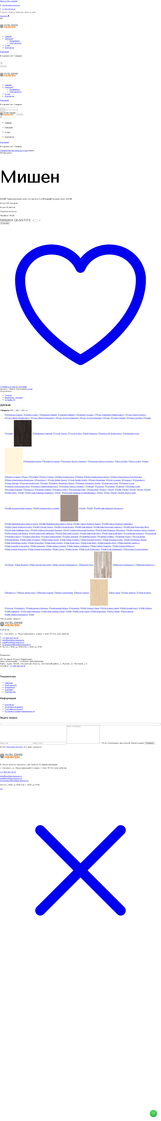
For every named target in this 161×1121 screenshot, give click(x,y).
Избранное (10, 687)
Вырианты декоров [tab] (14, 397)
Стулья (29, 389)
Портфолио (10, 692)
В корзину (5, 223)
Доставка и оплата (14, 709)
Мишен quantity (15, 220)
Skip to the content (8, 1)
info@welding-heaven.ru (11, 5)
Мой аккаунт (11, 685)
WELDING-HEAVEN (14, 747)
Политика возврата (14, 707)
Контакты (9, 705)
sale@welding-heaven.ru (13, 642)
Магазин (9, 683)
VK (1, 18)
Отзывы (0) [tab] (10, 400)
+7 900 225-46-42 (8, 9)
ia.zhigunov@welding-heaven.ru (16, 645)
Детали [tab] (8, 395)
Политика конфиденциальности (20, 711)
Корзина (9, 689)
